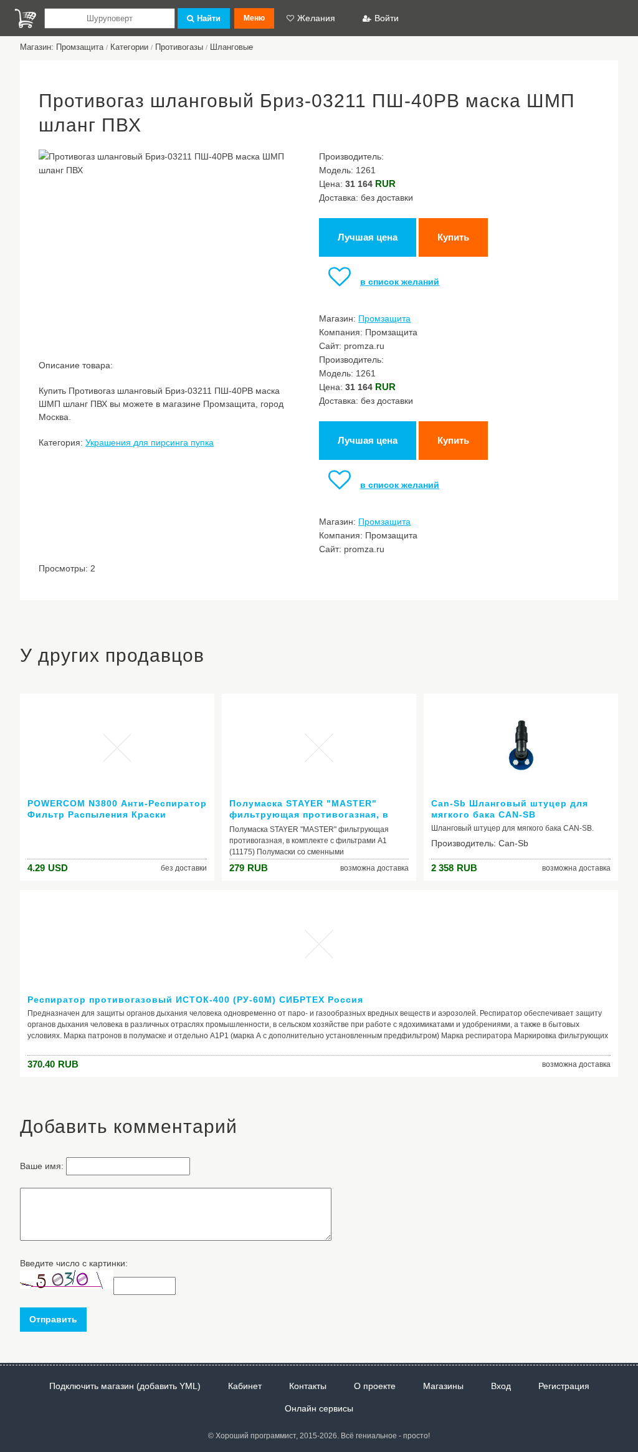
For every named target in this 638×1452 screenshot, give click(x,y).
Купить (453, 237)
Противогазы (179, 47)
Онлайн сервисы (319, 1408)
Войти (386, 18)
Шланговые (231, 47)
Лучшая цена (368, 237)
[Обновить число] (66, 1286)
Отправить (53, 1319)
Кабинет (245, 1386)
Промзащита (384, 318)
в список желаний (399, 282)
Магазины (443, 1386)
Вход (501, 1386)
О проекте (375, 1386)
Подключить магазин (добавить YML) (125, 1386)
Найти (209, 18)
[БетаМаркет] (25, 18)
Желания (316, 18)
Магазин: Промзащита (61, 47)
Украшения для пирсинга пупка (149, 442)
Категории (129, 47)
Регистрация (563, 1386)
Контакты (307, 1386)
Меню (254, 18)
